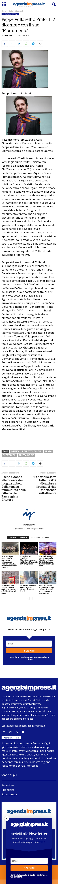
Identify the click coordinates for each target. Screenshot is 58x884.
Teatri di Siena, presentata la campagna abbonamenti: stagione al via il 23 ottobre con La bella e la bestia (9, 562)
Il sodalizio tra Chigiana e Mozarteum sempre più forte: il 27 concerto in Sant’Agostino (29, 560)
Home (4, 11)
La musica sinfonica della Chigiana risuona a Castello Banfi (28, 588)
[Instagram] (11, 732)
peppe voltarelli (32, 451)
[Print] (40, 44)
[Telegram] (33, 44)
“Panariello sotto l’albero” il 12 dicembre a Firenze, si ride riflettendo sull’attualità (44, 485)
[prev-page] (27, 598)
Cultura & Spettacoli (10, 14)
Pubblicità (8, 790)
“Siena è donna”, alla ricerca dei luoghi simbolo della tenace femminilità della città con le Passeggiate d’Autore (14, 488)
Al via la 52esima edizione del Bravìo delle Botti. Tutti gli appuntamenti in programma (46, 589)
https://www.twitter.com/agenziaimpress (29, 528)
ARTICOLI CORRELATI (18, 537)
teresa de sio (26, 455)
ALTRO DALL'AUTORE (40, 537)
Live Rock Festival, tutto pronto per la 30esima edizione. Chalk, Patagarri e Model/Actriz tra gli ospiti (46, 561)
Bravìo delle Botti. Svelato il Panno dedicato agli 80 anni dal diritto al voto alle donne (9, 589)
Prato (48, 451)
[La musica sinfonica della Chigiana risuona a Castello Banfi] (29, 577)
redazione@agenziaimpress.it (29, 725)
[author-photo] (29, 514)
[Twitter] (12, 44)
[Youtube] (23, 732)
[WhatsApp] (26, 44)
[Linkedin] (19, 44)
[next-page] (30, 598)
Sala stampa (9, 794)
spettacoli (9, 455)
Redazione (8, 35)
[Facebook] (5, 44)
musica (15, 451)
